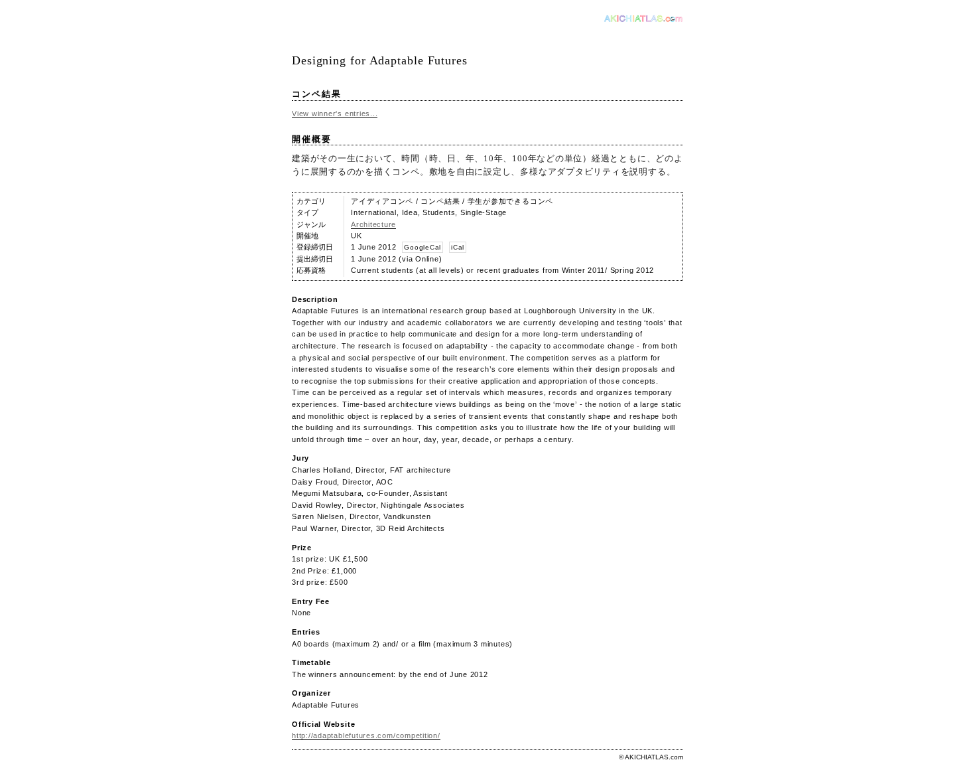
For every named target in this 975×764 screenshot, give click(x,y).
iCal (457, 247)
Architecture (373, 224)
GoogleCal (422, 247)
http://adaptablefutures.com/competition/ (366, 735)
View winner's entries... (334, 113)
